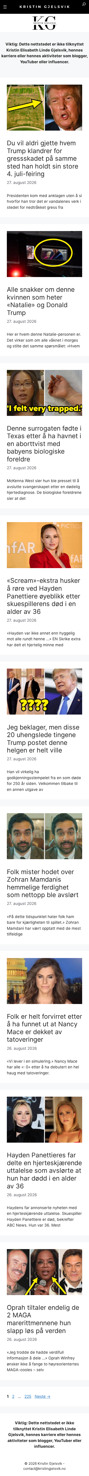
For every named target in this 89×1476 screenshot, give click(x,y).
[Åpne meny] (5, 7)
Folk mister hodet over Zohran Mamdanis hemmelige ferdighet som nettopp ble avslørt (43, 883)
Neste (42, 1396)
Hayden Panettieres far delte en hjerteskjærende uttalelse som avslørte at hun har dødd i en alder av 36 (44, 1170)
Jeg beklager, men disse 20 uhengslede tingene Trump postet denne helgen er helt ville (43, 738)
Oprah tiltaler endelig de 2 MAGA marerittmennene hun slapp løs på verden (43, 1319)
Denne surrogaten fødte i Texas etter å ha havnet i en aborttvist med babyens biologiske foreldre (44, 443)
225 (28, 1396)
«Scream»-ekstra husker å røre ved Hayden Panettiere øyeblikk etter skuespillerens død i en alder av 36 (43, 596)
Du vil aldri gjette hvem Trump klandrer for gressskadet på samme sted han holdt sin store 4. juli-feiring (42, 158)
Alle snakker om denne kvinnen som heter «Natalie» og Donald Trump (41, 301)
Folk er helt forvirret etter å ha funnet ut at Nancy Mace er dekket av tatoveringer (44, 1028)
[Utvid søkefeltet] (84, 6)
